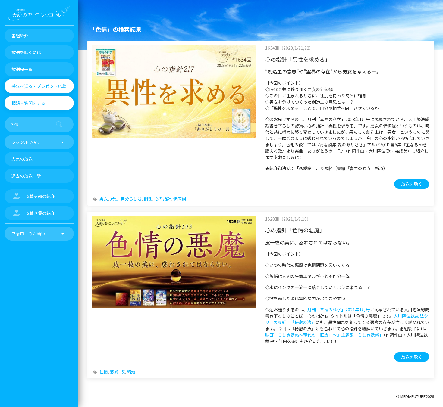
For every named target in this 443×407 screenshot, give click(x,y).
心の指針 (162, 199)
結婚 (131, 371)
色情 (103, 371)
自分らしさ (131, 199)
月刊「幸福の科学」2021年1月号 (338, 309)
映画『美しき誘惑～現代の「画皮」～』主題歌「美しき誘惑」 (324, 335)
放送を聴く (411, 184)
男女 (103, 199)
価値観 (179, 199)
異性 (114, 199)
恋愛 (114, 371)
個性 (148, 199)
